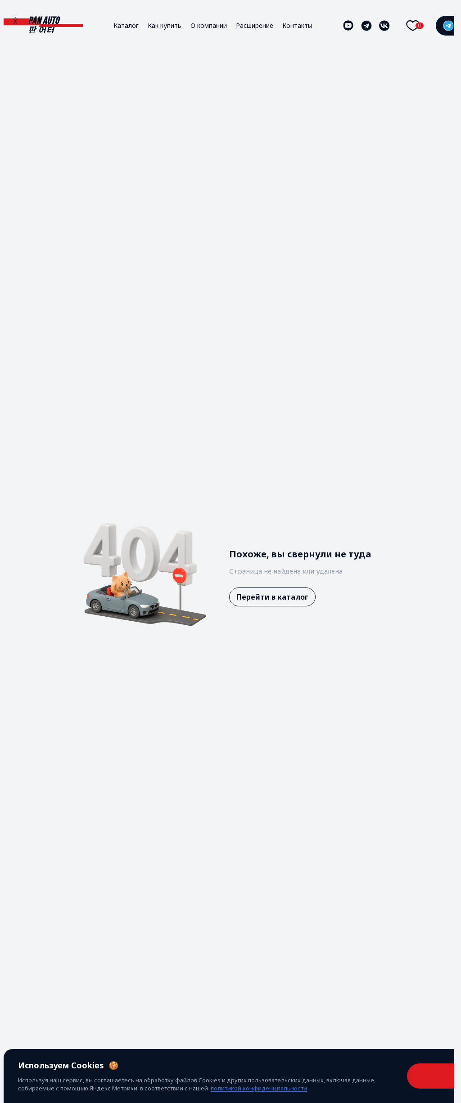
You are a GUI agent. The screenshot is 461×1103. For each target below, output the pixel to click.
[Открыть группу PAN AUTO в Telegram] (366, 25)
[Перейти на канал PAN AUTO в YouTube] (348, 25)
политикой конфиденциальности (259, 1088)
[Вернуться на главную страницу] (43, 25)
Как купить (164, 25)
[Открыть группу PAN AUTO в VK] (384, 25)
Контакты (297, 25)
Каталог (126, 25)
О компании (208, 25)
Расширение (254, 25)
